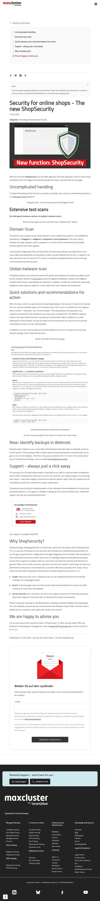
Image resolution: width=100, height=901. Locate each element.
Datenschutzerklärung (33, 719)
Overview (78, 830)
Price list (9, 841)
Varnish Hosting (34, 830)
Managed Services (12, 835)
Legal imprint (79, 855)
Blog (76, 832)
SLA (76, 863)
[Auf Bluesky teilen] (16, 75)
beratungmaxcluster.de (60, 626)
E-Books (78, 838)
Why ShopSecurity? (23, 51)
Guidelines (78, 866)
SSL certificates (34, 860)
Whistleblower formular (83, 869)
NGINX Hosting (34, 832)
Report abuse (80, 872)
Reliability (55, 832)
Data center (56, 846)
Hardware (55, 840)
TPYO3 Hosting (11, 868)
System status (57, 871)
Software (55, 843)
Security (55, 837)
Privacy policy (80, 858)
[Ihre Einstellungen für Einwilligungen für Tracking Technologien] (5, 897)
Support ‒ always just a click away (29, 46)
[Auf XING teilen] (25, 75)
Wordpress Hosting (13, 865)
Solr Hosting (33, 841)
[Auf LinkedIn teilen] (20, 75)
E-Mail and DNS (34, 863)
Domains (32, 858)
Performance (56, 835)
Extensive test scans (23, 37)
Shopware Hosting (13, 855)
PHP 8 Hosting (34, 838)
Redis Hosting (34, 835)
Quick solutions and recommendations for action (35, 41)
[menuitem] (96, 4)
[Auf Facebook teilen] (11, 75)
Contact (55, 863)
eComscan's (37, 278)
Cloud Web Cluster (13, 832)
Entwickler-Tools (34, 847)
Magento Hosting (12, 852)
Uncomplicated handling (25, 32)
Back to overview (21, 22)
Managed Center (20, 196)
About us (55, 857)
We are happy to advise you (26, 56)
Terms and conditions (82, 860)
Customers (56, 860)
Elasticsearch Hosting (36, 844)
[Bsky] (38, 892)
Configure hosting (12, 830)
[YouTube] (86, 893)
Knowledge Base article (57, 459)
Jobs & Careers (57, 868)
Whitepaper (79, 835)
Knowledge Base (81, 844)
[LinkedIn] (14, 892)
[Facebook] (62, 892)
